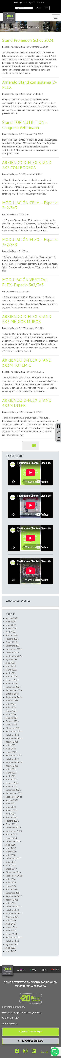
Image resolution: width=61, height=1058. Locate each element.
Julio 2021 (11, 803)
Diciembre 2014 (13, 906)
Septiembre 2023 (14, 738)
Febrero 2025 (12, 680)
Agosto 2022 (12, 765)
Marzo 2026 (11, 635)
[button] (55, 1051)
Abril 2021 (11, 813)
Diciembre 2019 (13, 841)
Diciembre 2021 (13, 789)
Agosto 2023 (12, 741)
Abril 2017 (11, 865)
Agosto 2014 (12, 916)
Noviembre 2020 (14, 831)
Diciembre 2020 (13, 827)
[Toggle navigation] (56, 17)
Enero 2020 (11, 837)
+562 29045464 (37, 3)
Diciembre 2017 (13, 858)
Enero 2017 (11, 868)
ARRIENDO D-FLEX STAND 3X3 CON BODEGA (26, 165)
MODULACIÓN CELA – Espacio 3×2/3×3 (29, 205)
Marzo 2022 (11, 779)
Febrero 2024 (12, 721)
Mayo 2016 (11, 886)
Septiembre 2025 (14, 656)
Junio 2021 (11, 807)
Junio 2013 (11, 951)
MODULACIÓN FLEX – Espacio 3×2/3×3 (29, 242)
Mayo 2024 (11, 710)
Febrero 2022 (12, 783)
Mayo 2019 (11, 851)
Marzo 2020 (11, 834)
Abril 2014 (11, 930)
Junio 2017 (11, 861)
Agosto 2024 (12, 700)
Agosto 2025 (12, 659)
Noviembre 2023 (14, 731)
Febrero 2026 (12, 638)
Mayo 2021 (11, 810)
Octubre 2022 (12, 758)
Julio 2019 (11, 844)
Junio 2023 (11, 748)
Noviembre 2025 (14, 649)
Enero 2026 (11, 642)
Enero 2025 (11, 683)
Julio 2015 (11, 903)
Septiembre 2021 (14, 796)
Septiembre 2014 (14, 913)
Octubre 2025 (12, 652)
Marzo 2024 (11, 717)
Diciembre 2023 (13, 728)
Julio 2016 (11, 879)
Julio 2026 (11, 621)
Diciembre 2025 (13, 645)
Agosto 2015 (12, 899)
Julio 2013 (11, 947)
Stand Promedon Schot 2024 (27, 40)
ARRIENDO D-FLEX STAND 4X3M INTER (26, 402)
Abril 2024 (11, 714)
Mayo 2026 (11, 628)
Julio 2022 (11, 769)
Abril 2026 (11, 631)
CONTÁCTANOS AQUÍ (30, 1031)
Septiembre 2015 (14, 896)
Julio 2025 (11, 662)
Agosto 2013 (12, 944)
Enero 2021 (11, 824)
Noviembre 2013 (14, 937)
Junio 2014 (11, 923)
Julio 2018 (11, 855)
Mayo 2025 (11, 669)
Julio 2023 (11, 745)
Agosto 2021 (12, 800)
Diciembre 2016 (13, 872)
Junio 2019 (11, 848)
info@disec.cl (21, 3)
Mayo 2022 (11, 772)
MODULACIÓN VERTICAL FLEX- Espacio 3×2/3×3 (24, 282)
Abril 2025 (11, 673)
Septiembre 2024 (14, 697)
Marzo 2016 (11, 889)
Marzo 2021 (11, 817)
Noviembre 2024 (14, 690)
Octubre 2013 (12, 940)
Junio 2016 (11, 882)
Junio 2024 (11, 707)
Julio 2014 (11, 920)
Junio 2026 (11, 625)
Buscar (38, 8)
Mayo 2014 (11, 927)
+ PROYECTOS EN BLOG (30, 1041)
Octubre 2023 (12, 734)
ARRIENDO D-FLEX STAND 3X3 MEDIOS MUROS (26, 319)
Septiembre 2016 (14, 875)
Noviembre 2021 (14, 793)
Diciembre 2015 (13, 892)
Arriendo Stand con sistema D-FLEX (29, 84)
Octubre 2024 (12, 693)
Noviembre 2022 (14, 755)
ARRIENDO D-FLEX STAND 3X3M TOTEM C (26, 362)
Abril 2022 (11, 776)
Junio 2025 (11, 666)
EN (46, 8)
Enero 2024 (11, 724)
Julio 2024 (11, 704)
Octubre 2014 (12, 910)
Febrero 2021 (12, 820)
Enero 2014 (11, 934)
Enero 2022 (11, 786)
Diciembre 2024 (13, 686)
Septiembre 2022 (14, 762)
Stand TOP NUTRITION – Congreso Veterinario (25, 124)
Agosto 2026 (12, 618)
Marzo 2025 (11, 676)
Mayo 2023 (11, 752)
